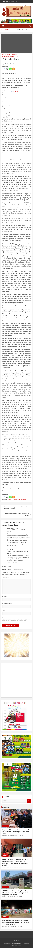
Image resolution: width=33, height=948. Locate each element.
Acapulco (10, 499)
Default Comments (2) (7, 569)
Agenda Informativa (17, 943)
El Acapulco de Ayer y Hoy (10, 56)
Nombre (5, 596)
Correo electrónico (7, 603)
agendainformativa (7, 63)
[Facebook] (4, 69)
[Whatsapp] (10, 69)
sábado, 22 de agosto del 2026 (10, 867)
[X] (7, 69)
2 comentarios (16, 63)
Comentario (6, 577)
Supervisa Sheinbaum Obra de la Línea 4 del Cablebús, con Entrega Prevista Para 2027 (15, 831)
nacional (5, 826)
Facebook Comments (18, 569)
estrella (21, 835)
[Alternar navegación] (3, 26)
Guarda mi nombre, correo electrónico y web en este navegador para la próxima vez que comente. (16, 619)
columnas (5, 54)
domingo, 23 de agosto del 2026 (10, 835)
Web (3, 610)
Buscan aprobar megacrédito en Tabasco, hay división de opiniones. (16, 507)
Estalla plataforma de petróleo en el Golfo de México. (17, 514)
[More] (13, 69)
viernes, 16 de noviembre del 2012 (11, 62)
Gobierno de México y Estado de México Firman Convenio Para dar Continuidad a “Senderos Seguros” (15, 922)
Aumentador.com (16, 945)
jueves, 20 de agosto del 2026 (9, 926)
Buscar (29, 801)
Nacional (5, 807)
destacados (13, 54)
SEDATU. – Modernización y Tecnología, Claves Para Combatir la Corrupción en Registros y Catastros (15, 892)
